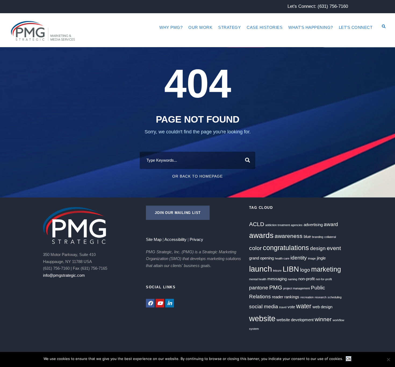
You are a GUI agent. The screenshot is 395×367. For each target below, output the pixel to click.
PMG (275, 287)
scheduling (335, 297)
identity (298, 258)
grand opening (261, 258)
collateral (330, 236)
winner (323, 319)
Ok (348, 359)
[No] (388, 359)
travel (282, 307)
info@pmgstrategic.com (64, 275)
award (331, 224)
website (262, 318)
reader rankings (285, 297)
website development (295, 319)
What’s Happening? (310, 27)
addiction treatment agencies (284, 225)
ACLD (256, 224)
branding (317, 236)
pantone (258, 287)
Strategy (229, 27)
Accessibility (175, 239)
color (255, 248)
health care (282, 258)
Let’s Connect (356, 27)
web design (322, 306)
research (320, 297)
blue (307, 236)
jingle (321, 258)
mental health (257, 279)
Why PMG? (170, 27)
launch (260, 268)
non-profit (306, 278)
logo (305, 270)
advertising (313, 224)
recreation (307, 297)
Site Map (153, 239)
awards (261, 235)
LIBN (291, 269)
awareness (289, 236)
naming (292, 279)
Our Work (200, 27)
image (312, 258)
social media (263, 306)
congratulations (286, 247)
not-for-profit (324, 279)
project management (296, 288)
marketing (326, 269)
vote (291, 306)
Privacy (196, 239)
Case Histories (264, 27)
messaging (277, 278)
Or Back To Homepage (197, 176)
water (303, 306)
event (334, 248)
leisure (277, 270)
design (318, 248)
